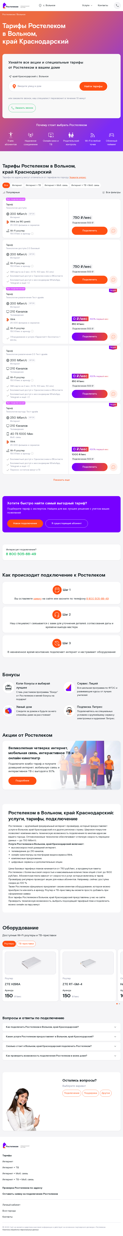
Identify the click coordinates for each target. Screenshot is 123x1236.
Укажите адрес (77, 177)
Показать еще (61, 480)
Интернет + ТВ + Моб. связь (85, 185)
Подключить (89, 230)
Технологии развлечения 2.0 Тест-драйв (26, 354)
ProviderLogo (17, 5)
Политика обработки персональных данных (20, 1230)
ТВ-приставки (26, 943)
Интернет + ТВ (33, 185)
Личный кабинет (11, 1204)
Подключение (72, 1093)
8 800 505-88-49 (21, 554)
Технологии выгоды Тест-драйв (22, 411)
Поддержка (90, 1093)
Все (6, 185)
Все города (9, 1210)
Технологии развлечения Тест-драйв (25, 297)
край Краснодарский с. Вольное (31, 76)
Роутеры (9, 943)
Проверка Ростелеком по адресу (22, 1188)
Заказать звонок (24, 108)
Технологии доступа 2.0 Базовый (23, 248)
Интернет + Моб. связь (56, 185)
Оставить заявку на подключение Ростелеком (30, 1194)
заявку (37, 598)
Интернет (17, 185)
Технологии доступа (16, 208)
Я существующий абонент (67, 523)
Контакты (103, 5)
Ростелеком (8, 14)
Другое (106, 1093)
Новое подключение (25, 523)
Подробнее (22, 780)
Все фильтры (113, 192)
